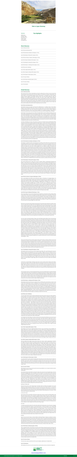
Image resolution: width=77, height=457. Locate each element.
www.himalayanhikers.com (38, 453)
